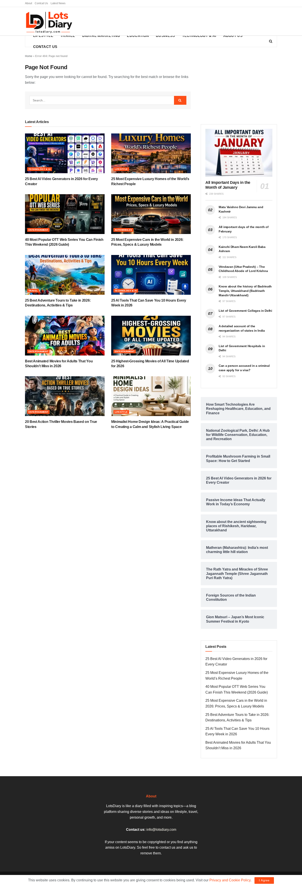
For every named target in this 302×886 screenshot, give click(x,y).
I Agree (264, 880)
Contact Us (45, 47)
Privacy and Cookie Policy (229, 880)
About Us (233, 36)
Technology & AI (199, 36)
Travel (67, 36)
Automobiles (123, 230)
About (28, 3)
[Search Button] (180, 100)
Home (28, 56)
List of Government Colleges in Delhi (245, 310)
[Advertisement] (196, 21)
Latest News (58, 3)
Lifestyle (43, 36)
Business (165, 36)
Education (138, 36)
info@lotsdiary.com (161, 829)
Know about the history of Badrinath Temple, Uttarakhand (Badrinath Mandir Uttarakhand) (245, 291)
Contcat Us (41, 3)
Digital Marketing (101, 36)
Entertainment (38, 230)
